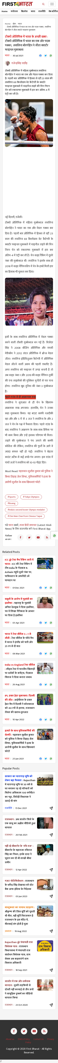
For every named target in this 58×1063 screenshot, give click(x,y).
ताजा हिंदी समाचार (28, 525)
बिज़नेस (24, 11)
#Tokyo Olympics (31, 497)
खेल (14, 24)
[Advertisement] (29, 179)
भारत (33, 11)
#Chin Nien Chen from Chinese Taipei (25, 516)
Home (5, 11)
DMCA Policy (24, 1039)
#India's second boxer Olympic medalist (26, 510)
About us (10, 1039)
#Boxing (11, 503)
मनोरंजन (14, 11)
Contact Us (38, 1039)
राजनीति (41, 11)
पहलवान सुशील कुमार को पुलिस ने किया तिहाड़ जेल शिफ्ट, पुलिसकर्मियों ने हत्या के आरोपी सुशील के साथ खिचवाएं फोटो (29, 476)
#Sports (12, 497)
